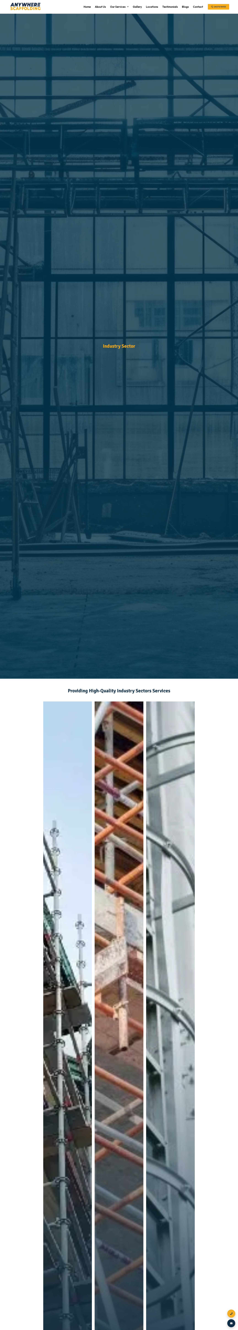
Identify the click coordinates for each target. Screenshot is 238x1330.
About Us (100, 6)
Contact (198, 6)
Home (87, 6)
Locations (152, 6)
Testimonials (170, 6)
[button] (119, 6)
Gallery (137, 6)
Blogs (185, 6)
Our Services (118, 6)
